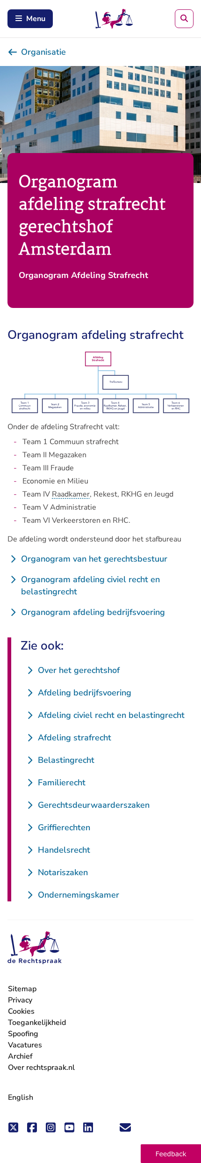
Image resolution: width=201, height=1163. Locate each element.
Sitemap (22, 989)
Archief (20, 1056)
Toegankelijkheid (37, 1022)
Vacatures (25, 1045)
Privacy (20, 1000)
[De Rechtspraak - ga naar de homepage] (34, 948)
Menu (35, 19)
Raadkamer (71, 494)
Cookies (21, 1011)
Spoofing (23, 1034)
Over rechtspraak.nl (41, 1067)
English (20, 1097)
